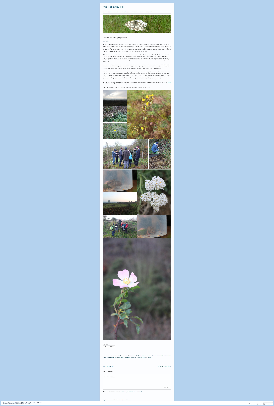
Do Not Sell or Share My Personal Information (122, 400)
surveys (110, 357)
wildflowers (121, 357)
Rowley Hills (105, 357)
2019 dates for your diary (164, 366)
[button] (115, 98)
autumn (133, 355)
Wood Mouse (133, 357)
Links (142, 11)
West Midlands (115, 357)
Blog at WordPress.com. (108, 400)
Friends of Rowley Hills (113, 7)
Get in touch (149, 11)
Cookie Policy (29, 403)
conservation (145, 355)
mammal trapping (162, 355)
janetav (149, 357)
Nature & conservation (122, 355)
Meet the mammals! (108, 366)
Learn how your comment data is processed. (131, 391)
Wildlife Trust (127, 357)
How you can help (125, 11)
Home (104, 11)
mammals (168, 355)
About (109, 11)
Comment (166, 387)
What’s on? (134, 11)
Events (169, 82)
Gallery (116, 11)
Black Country (139, 355)
